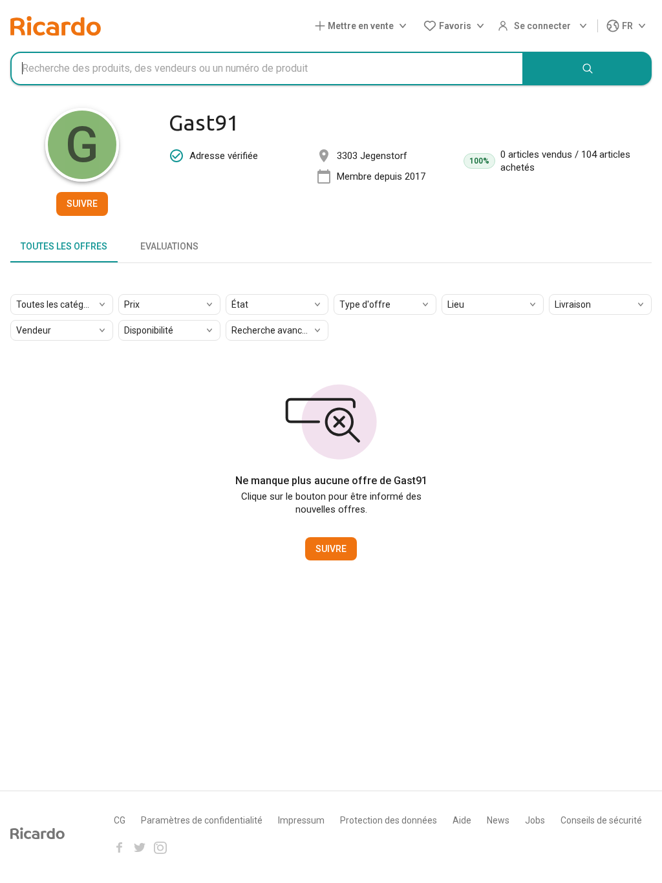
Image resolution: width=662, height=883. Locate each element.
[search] (588, 68)
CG (119, 820)
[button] (363, 26)
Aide (462, 820)
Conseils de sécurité (601, 820)
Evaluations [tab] (169, 246)
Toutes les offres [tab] (64, 246)
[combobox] (267, 68)
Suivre (82, 203)
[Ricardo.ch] (55, 26)
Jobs (535, 820)
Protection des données (388, 820)
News (498, 820)
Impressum (301, 820)
